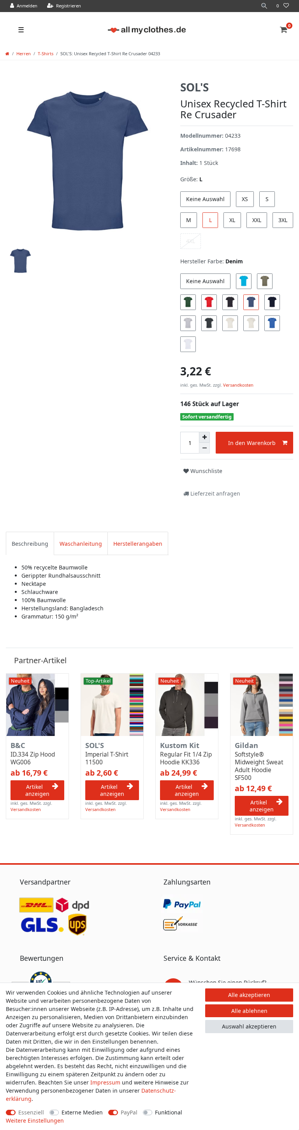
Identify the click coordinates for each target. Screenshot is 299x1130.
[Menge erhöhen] (204, 437)
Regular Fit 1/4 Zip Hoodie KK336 (186, 758)
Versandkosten (237, 385)
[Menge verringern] (204, 448)
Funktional (168, 1112)
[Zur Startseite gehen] (7, 53)
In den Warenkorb (252, 443)
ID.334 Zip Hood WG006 (33, 758)
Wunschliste (205, 471)
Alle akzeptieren (249, 995)
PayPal (129, 1112)
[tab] (30, 543)
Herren (23, 53)
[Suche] (264, 6)
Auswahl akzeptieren (249, 1026)
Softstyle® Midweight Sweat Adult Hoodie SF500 (259, 766)
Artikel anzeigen (37, 790)
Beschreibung (30, 543)
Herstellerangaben (137, 543)
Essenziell (31, 1112)
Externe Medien (82, 1112)
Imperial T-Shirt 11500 (106, 758)
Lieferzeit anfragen (214, 493)
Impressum (105, 1082)
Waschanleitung (81, 543)
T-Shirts (45, 53)
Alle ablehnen (249, 1010)
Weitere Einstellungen (35, 1120)
